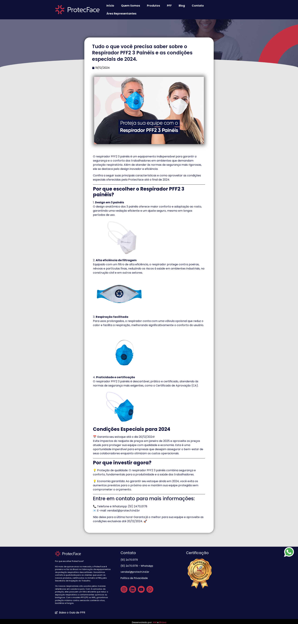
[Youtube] (141, 589)
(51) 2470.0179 (129, 560)
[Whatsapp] (149, 589)
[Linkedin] (132, 589)
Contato (198, 6)
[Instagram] (124, 589)
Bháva (162, 622)
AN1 (155, 622)
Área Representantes (121, 14)
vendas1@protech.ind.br (135, 572)
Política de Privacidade (134, 578)
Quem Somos (130, 6)
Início (110, 6)
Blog (182, 6)
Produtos (153, 6)
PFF (169, 6)
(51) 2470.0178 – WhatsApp (137, 566)
